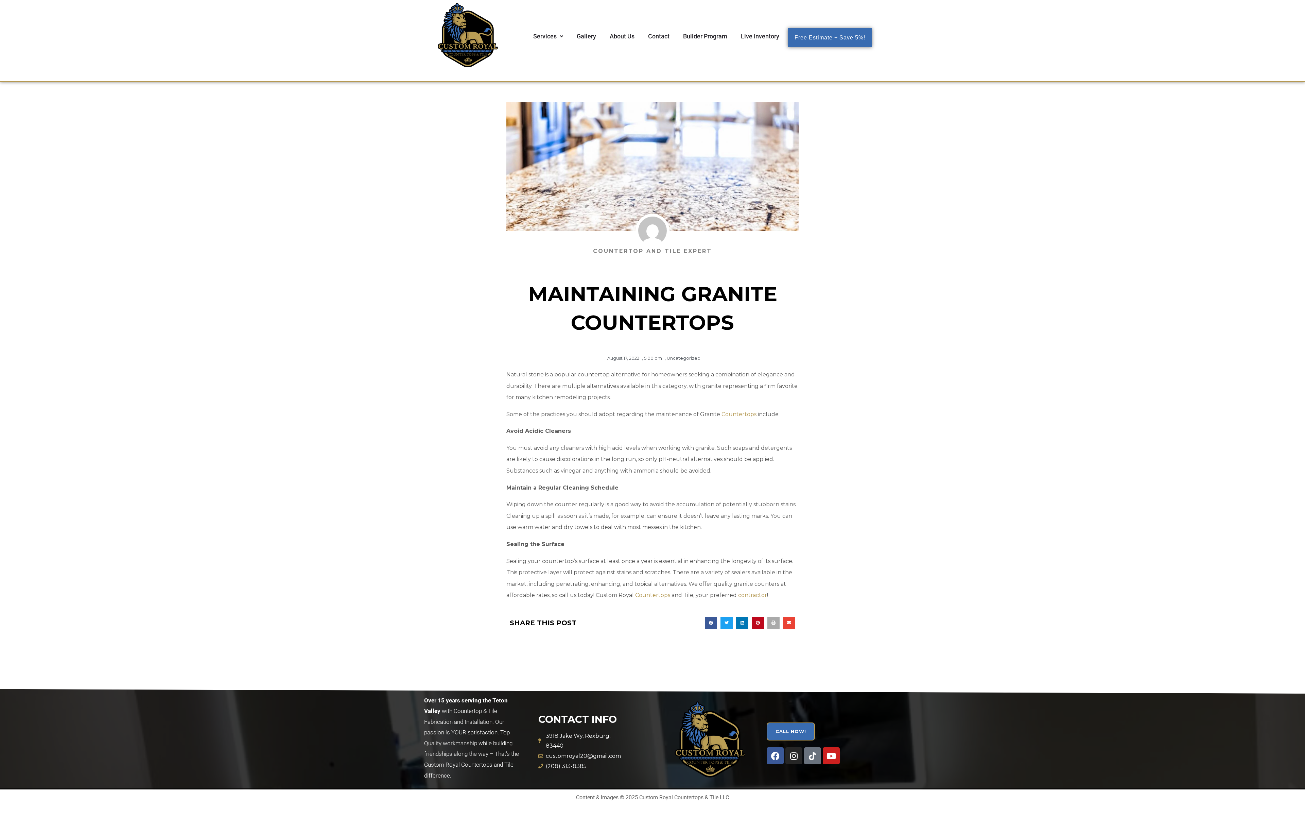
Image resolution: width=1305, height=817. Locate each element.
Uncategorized (683, 358)
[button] (548, 36)
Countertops (738, 414)
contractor (752, 595)
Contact (658, 36)
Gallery (586, 36)
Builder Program (705, 36)
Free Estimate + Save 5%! (830, 37)
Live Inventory (760, 36)
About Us (622, 36)
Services (545, 36)
